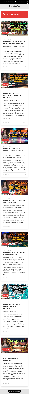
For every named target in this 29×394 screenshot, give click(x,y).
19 (25, 66)
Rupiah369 (5, 32)
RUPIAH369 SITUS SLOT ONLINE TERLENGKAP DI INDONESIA (12, 95)
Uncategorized (6, 349)
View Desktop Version (15, 391)
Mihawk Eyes (6, 66)
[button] (27, 4)
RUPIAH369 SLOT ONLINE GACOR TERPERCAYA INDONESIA (12, 306)
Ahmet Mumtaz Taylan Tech (13, 2)
